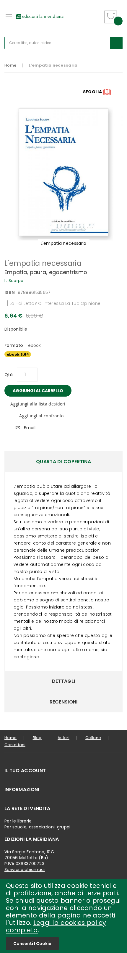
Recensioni (64, 701)
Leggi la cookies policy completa (56, 926)
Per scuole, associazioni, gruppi (37, 827)
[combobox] (63, 43)
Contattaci (14, 745)
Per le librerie (18, 821)
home (10, 737)
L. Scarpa (14, 281)
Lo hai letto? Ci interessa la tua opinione (55, 303)
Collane (93, 737)
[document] (63, 916)
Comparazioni (96, 20)
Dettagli (63, 681)
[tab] (63, 461)
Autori (63, 737)
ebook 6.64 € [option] (18, 354)
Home (10, 65)
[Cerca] (116, 43)
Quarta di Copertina (63, 461)
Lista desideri (96, 13)
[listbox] (63, 355)
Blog (37, 737)
